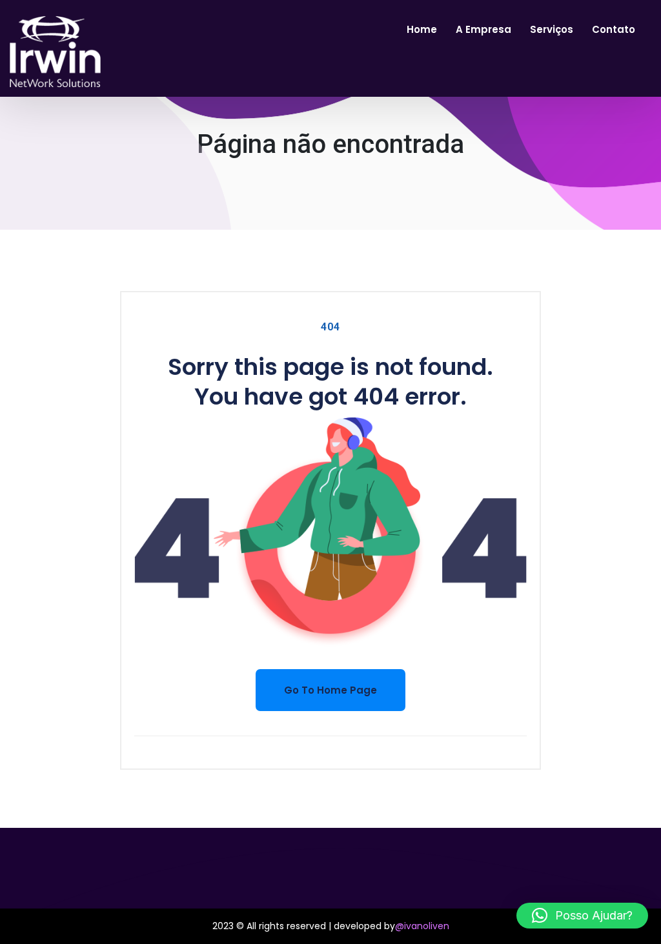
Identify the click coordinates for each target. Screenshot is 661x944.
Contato (613, 29)
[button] (582, 916)
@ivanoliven (422, 925)
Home (422, 29)
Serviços (551, 29)
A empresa (483, 29)
